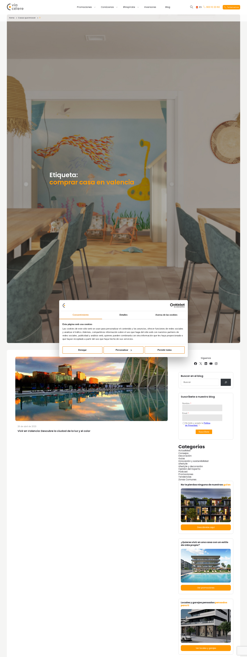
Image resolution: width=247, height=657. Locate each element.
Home (11, 18)
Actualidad (184, 450)
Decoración (185, 455)
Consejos (183, 453)
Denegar (82, 350)
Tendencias (184, 476)
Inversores (150, 7)
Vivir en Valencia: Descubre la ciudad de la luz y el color (54, 431)
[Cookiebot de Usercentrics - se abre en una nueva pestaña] (172, 305)
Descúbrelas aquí (206, 527)
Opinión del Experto (189, 469)
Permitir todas (165, 350)
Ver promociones (205, 587)
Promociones (84, 7)
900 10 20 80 (213, 7)
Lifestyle (183, 463)
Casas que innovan (27, 18)
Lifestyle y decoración (190, 466)
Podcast (183, 471)
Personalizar (122, 350)
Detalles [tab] (123, 315)
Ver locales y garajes (206, 648)
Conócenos (107, 7)
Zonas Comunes (187, 479)
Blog (167, 7)
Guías (181, 458)
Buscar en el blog (192, 376)
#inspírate (129, 7)
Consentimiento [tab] (81, 315)
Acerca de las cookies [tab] (166, 315)
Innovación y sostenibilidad (193, 461)
